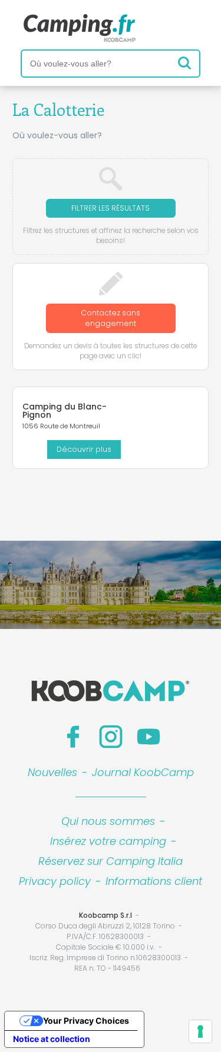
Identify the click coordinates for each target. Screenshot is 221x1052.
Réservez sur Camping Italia (110, 861)
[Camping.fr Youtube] (148, 736)
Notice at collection (51, 1039)
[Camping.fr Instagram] (111, 736)
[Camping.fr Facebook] (73, 736)
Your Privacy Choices (86, 1021)
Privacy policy (55, 881)
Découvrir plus (84, 449)
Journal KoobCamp (143, 772)
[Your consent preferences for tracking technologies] (200, 1031)
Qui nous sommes (108, 821)
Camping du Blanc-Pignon (64, 411)
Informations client (153, 881)
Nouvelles (52, 772)
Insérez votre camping (108, 841)
